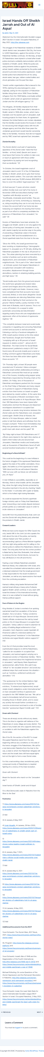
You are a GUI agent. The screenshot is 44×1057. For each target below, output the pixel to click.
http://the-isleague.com (20, 42)
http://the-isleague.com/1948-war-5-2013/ (18, 962)
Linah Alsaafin (10, 825)
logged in (18, 1028)
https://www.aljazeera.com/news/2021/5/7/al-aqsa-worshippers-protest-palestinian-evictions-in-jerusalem (21, 806)
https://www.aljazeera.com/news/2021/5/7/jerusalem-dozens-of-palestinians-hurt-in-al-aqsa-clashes (21, 900)
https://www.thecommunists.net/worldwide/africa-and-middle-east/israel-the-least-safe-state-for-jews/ (21, 1002)
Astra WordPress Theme (34, 1051)
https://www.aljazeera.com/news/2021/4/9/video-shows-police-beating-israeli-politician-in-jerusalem (21, 844)
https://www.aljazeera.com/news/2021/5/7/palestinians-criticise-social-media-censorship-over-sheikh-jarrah (21, 857)
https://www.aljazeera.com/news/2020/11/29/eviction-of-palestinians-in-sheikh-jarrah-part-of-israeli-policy (21, 830)
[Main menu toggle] (39, 4)
